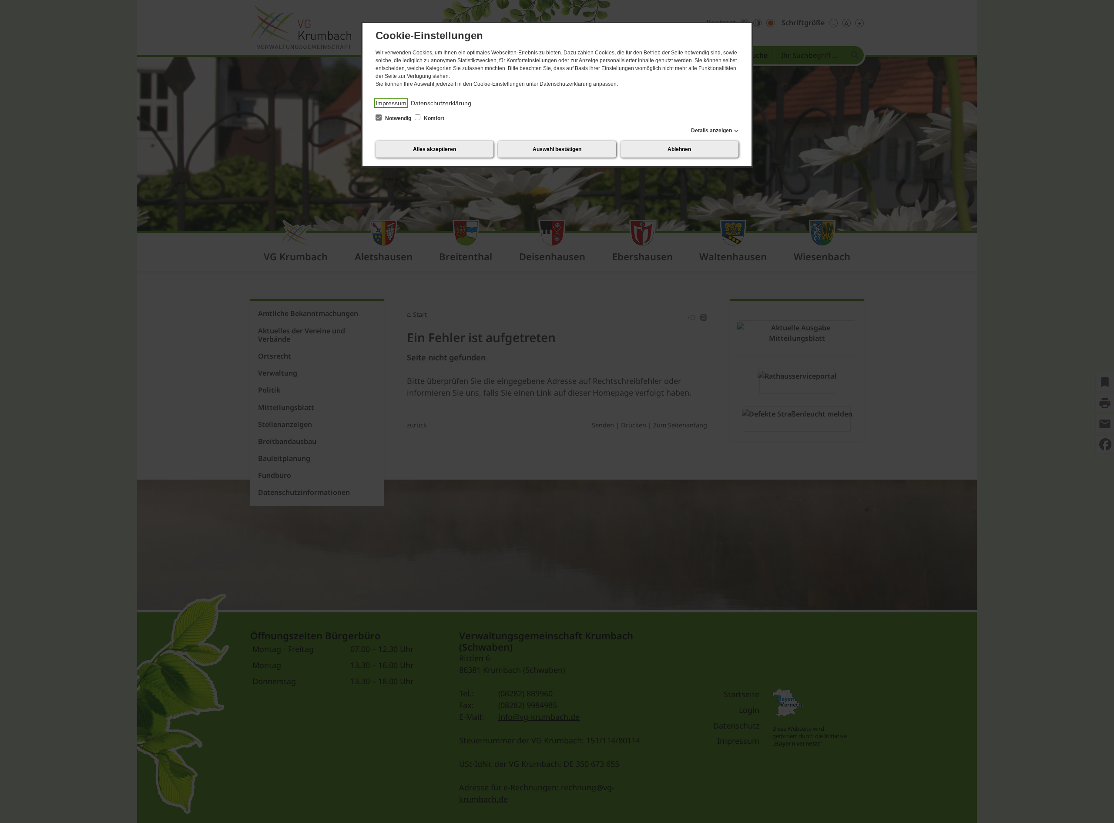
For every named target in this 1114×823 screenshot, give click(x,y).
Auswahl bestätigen (557, 149)
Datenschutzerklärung (441, 103)
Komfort (433, 118)
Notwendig (398, 118)
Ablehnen (679, 149)
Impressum (391, 103)
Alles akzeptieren (434, 149)
